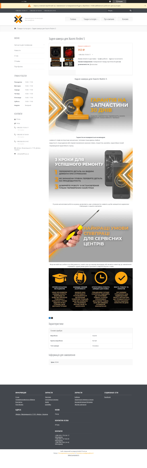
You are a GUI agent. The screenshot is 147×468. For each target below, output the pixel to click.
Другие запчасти (80, 404)
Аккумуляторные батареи (84, 402)
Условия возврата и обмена (25, 400)
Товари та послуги (90, 19)
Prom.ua (84, 451)
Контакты (18, 402)
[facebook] (50, 318)
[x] (52, 318)
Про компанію (109, 19)
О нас (16, 56)
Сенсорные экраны (51, 400)
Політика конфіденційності (85, 453)
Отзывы (17, 61)
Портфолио (18, 67)
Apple (47, 402)
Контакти (125, 19)
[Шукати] (130, 10)
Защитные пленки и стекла (84, 400)
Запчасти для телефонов (23, 45)
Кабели (77, 397)
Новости (17, 50)
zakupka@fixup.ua (23, 154)
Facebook (107, 397)
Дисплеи (48, 397)
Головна (73, 19)
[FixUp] (18, 19)
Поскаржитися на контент (66, 453)
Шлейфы (48, 404)
